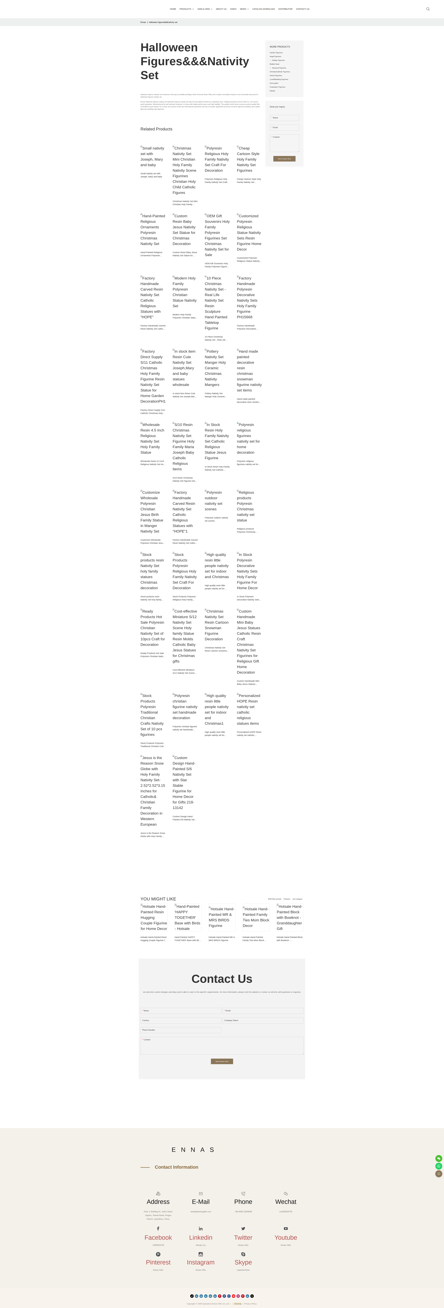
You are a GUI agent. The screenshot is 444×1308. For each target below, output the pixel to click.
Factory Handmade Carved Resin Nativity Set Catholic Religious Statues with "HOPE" (152, 327)
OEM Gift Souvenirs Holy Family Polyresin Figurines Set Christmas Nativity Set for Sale (217, 265)
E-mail (201, 1201)
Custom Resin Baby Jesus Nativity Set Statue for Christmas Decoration (185, 254)
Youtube (285, 1237)
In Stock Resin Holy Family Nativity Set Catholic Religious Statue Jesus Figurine (217, 468)
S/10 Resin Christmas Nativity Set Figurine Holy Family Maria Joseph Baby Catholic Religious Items (185, 480)
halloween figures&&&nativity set (163, 22)
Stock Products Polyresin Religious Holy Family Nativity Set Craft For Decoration (184, 598)
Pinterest (158, 1262)
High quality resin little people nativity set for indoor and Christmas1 (215, 734)
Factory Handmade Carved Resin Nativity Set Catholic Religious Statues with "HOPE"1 (185, 542)
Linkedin (200, 1237)
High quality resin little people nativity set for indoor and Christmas (215, 587)
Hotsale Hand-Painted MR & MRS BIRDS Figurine (222, 938)
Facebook (158, 1237)
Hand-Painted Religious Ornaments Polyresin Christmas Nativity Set (151, 254)
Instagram (201, 1262)
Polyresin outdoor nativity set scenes (216, 519)
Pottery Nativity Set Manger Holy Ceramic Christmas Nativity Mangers (215, 395)
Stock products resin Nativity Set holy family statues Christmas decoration (150, 598)
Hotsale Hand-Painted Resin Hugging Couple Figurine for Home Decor (153, 939)
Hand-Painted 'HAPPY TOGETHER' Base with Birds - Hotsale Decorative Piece (187, 939)
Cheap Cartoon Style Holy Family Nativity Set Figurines (249, 181)
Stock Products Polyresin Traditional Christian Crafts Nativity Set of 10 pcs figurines (152, 745)
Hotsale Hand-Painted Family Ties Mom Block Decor (253, 939)
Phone (243, 1201)
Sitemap (237, 1304)
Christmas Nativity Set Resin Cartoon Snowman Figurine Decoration (216, 649)
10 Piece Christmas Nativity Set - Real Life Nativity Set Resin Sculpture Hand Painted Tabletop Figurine (216, 339)
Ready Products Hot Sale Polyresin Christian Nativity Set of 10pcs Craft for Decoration (152, 655)
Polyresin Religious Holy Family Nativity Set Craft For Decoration (216, 181)
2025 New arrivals (274, 899)
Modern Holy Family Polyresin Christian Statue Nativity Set (185, 316)
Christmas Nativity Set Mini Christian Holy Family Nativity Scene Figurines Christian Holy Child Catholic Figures (185, 203)
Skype (243, 1262)
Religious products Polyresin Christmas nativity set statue (246, 531)
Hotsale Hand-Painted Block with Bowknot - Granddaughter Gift (290, 939)
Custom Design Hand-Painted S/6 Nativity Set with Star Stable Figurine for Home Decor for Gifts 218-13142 (184, 818)
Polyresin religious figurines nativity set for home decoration (247, 463)
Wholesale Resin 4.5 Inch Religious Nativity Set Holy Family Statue (152, 463)
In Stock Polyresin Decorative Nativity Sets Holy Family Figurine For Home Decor (248, 598)
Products (287, 899)
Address (158, 1201)
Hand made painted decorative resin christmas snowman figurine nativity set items (249, 401)
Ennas (143, 22)
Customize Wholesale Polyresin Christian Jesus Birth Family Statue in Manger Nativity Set (152, 542)
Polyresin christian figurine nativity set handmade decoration (185, 728)
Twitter (243, 1237)
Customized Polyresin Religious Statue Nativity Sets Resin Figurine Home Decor (249, 260)
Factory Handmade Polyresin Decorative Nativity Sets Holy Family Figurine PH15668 (248, 327)
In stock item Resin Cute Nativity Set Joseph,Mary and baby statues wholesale (184, 395)
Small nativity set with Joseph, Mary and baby (151, 175)
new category (297, 899)
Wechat (285, 1201)
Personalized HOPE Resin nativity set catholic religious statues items (249, 734)
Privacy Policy (250, 1304)
